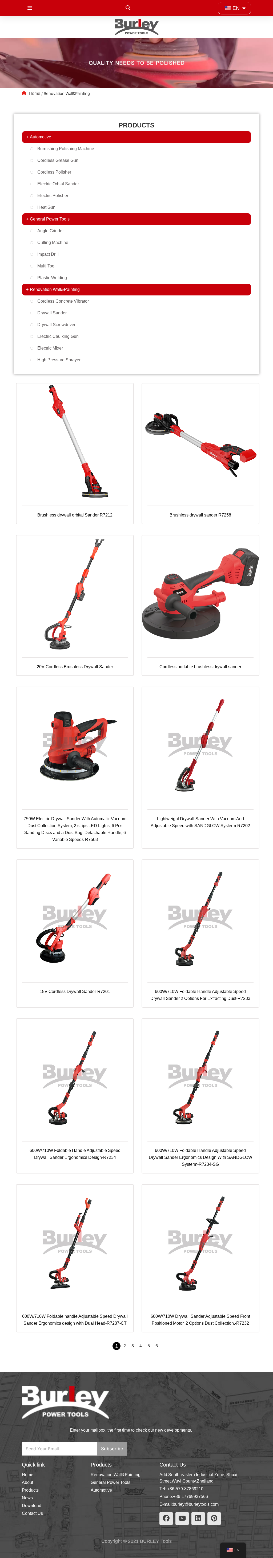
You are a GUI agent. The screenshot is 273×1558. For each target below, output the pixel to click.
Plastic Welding (52, 277)
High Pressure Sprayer (59, 360)
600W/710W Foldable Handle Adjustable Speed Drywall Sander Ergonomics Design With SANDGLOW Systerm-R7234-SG (200, 1157)
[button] (127, 8)
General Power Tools (50, 219)
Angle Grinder (50, 231)
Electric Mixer (50, 348)
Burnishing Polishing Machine (65, 148)
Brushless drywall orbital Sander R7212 (75, 515)
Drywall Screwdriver (56, 324)
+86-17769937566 (190, 1496)
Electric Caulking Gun (58, 336)
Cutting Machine (52, 242)
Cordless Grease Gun (57, 160)
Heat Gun (46, 207)
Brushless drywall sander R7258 (200, 515)
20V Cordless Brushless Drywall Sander (75, 666)
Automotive (40, 137)
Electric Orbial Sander (58, 184)
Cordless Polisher (54, 172)
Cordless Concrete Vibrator (63, 301)
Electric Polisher (52, 195)
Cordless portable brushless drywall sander (200, 666)
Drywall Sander (52, 313)
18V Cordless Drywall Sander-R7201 (75, 991)
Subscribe (112, 1448)
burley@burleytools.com (196, 1504)
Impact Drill (48, 254)
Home (34, 93)
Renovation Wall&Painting (55, 289)
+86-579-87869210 (185, 1489)
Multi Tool (46, 266)
